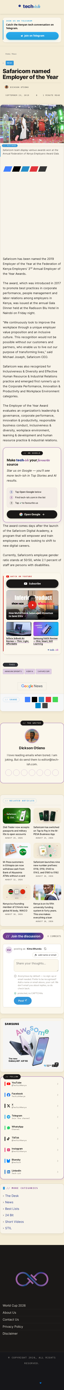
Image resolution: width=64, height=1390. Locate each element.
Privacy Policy (13, 1326)
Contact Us (11, 1319)
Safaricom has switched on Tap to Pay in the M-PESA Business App (46, 830)
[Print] (45, 705)
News (14, 54)
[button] (32, 605)
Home (7, 54)
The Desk (12, 1196)
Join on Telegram (34, 35)
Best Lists (12, 1209)
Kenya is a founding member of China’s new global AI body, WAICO (15, 907)
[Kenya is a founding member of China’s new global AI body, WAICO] (17, 892)
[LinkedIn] (24, 169)
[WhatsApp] (55, 699)
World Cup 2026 (14, 1305)
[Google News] (32, 686)
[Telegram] (38, 705)
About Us (9, 1312)
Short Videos (14, 1222)
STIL (8, 1228)
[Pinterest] (32, 169)
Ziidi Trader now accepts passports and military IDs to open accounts (16, 830)
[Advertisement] (32, 219)
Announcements (13, 671)
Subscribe (35, 583)
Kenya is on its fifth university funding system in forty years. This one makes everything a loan (45, 910)
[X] (15, 169)
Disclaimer (10, 1333)
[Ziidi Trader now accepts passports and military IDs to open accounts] (17, 816)
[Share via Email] (41, 169)
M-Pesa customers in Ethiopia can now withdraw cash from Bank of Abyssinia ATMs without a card (14, 869)
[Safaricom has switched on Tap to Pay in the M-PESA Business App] (47, 816)
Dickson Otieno (19, 87)
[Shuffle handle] (45, 949)
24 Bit (9, 1215)
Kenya (29, 671)
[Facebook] (6, 169)
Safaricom (44, 671)
